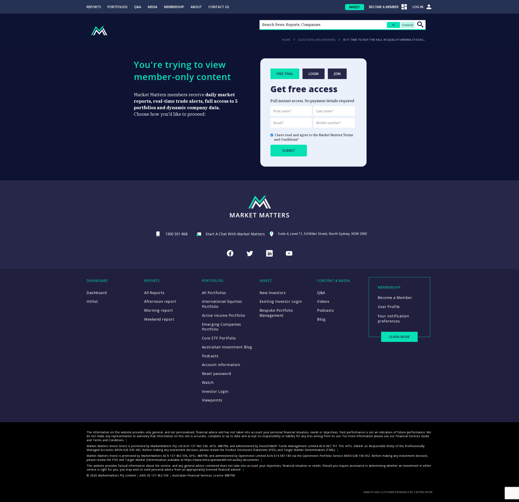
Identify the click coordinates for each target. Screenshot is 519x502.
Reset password (216, 373)
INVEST (354, 7)
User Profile (389, 306)
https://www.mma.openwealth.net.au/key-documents (221, 460)
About (196, 7)
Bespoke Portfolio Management (276, 313)
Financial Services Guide (412, 436)
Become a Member (395, 297)
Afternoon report (160, 301)
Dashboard (97, 292)
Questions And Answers (317, 39)
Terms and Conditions (108, 440)
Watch (208, 382)
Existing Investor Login (281, 301)
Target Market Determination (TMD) (309, 450)
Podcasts (210, 355)
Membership (174, 7)
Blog (321, 319)
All (393, 24)
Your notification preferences (393, 318)
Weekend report (159, 319)
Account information (221, 364)
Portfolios (117, 7)
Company (407, 24)
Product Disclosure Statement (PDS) (251, 450)
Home (286, 39)
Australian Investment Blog (227, 347)
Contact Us (218, 7)
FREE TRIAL (285, 74)
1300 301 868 (176, 233)
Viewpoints (212, 400)
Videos (323, 301)
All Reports (154, 292)
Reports (94, 7)
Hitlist (92, 301)
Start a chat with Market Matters (235, 233)
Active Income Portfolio (223, 315)
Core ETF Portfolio (219, 338)
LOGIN (313, 74)
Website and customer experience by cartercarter (398, 492)
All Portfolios (214, 292)
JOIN (337, 74)
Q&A (137, 7)
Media (153, 7)
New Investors (273, 292)
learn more (399, 337)
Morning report (158, 310)
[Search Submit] (420, 24)
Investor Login (215, 391)
